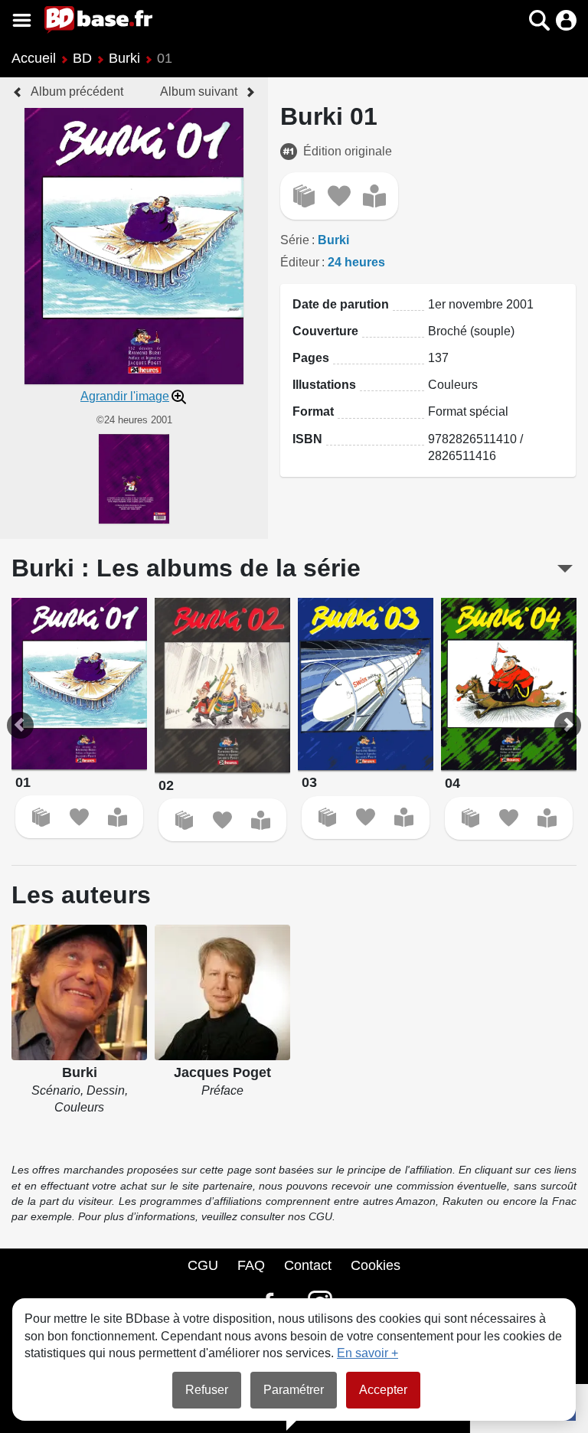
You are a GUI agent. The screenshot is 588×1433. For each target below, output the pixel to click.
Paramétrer (293, 1389)
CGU (203, 1265)
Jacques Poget (222, 1072)
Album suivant (198, 91)
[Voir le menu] (21, 20)
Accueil (33, 58)
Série (294, 239)
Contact (308, 1265)
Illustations (324, 384)
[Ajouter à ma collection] (303, 195)
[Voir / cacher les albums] (565, 568)
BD (82, 58)
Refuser (206, 1389)
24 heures (356, 262)
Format (313, 411)
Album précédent (77, 91)
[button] (512, 20)
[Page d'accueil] (98, 20)
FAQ (251, 1265)
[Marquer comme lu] (374, 195)
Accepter (383, 1389)
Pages (310, 357)
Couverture (325, 331)
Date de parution (340, 304)
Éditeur (299, 262)
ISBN (307, 439)
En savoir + (367, 1353)
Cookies (375, 1265)
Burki (124, 58)
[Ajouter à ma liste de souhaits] (339, 195)
